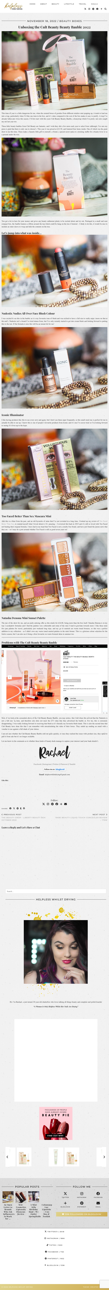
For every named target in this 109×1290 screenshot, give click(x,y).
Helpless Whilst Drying (21, 1287)
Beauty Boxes (70, 21)
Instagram (47, 764)
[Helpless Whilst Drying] (14, 6)
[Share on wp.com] (24, 808)
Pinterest (64, 764)
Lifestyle (69, 4)
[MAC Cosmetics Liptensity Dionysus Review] (20, 1197)
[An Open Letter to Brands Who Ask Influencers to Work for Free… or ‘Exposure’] (8, 1197)
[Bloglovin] (101, 8)
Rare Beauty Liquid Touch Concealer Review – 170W (81, 817)
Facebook (37, 764)
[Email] (65, 804)
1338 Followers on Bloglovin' (82, 1214)
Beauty (55, 4)
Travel (82, 4)
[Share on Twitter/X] (14, 808)
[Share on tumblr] (21, 808)
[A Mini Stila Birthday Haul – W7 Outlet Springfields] (33, 1197)
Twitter (56, 764)
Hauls (94, 4)
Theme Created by (95, 1287)
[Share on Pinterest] (18, 808)
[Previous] (7, 1157)
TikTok (55, 1245)
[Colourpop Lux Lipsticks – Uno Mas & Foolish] (46, 1197)
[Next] (104, 1157)
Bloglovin (55, 1265)
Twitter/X (55, 1232)
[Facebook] (97, 8)
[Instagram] (89, 8)
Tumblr (72, 764)
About (43, 4)
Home (32, 4)
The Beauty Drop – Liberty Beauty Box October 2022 (24, 817)
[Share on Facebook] (10, 808)
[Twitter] (85, 8)
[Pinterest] (93, 8)
